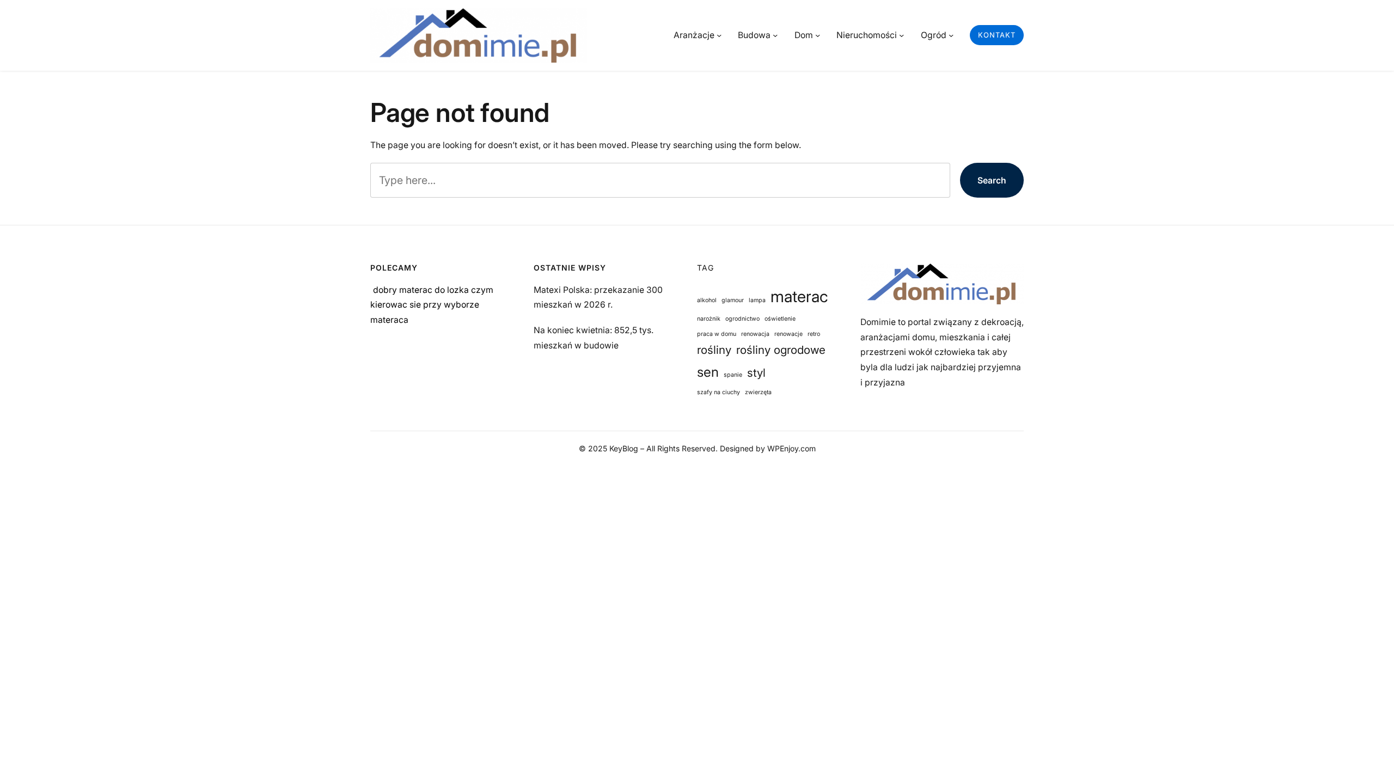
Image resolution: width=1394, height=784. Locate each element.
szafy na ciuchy (718, 392)
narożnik (708, 318)
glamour (733, 300)
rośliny (714, 350)
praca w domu (716, 334)
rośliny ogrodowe (781, 350)
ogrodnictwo (742, 318)
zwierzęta (758, 392)
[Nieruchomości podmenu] (901, 35)
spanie (733, 374)
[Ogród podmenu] (951, 35)
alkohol (707, 300)
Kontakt (997, 34)
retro (814, 334)
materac (799, 296)
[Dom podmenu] (817, 35)
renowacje (788, 334)
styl (756, 372)
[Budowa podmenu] (775, 35)
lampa (757, 300)
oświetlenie (780, 318)
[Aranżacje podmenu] (719, 35)
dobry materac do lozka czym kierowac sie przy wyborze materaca (431, 305)
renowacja (755, 334)
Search (991, 180)
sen (708, 372)
